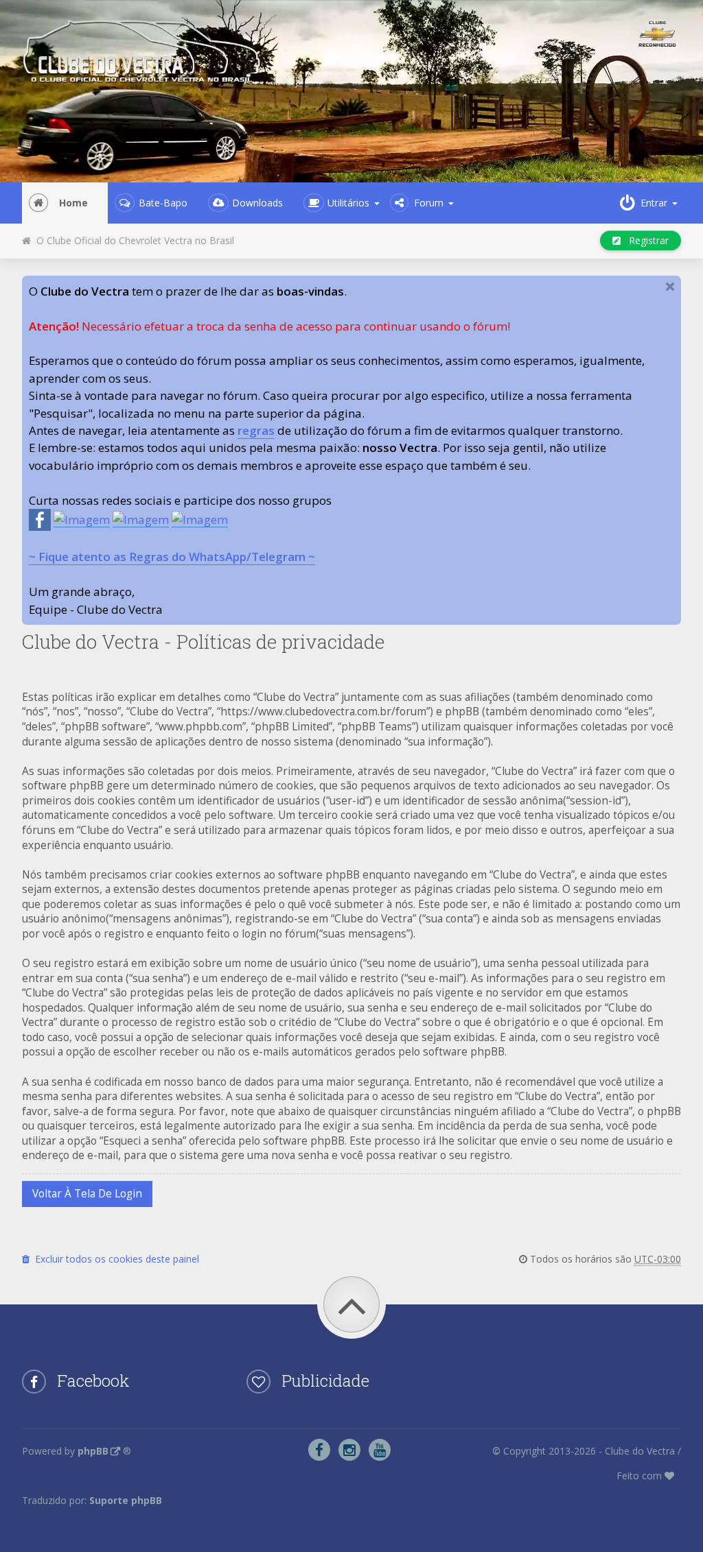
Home (73, 202)
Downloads (257, 202)
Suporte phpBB (125, 1500)
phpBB (93, 1450)
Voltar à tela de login (87, 1193)
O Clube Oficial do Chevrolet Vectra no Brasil (132, 240)
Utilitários (348, 202)
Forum (428, 202)
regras (256, 430)
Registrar (645, 240)
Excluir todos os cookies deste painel (114, 1258)
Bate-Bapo (163, 202)
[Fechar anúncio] (670, 287)
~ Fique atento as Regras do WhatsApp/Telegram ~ (172, 556)
